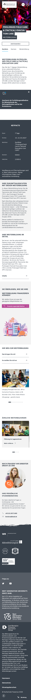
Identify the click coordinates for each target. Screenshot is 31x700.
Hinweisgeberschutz (9, 687)
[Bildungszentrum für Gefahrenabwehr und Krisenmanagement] (9, 4)
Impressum (6, 678)
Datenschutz (6, 683)
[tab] (9, 402)
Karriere (11, 10)
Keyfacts (3, 10)
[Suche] (23, 4)
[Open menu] (27, 4)
